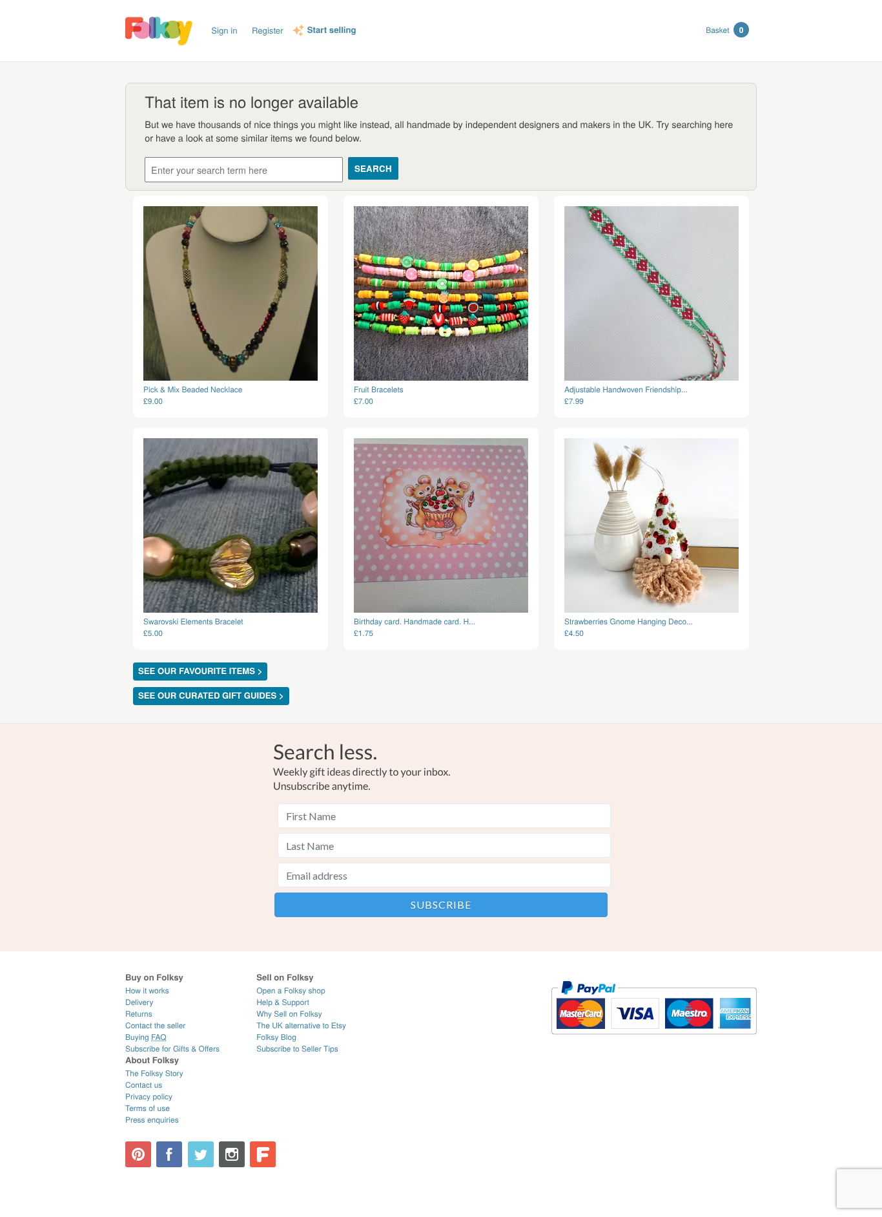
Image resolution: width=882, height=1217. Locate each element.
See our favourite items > (200, 671)
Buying (146, 1037)
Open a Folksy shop (290, 990)
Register (267, 30)
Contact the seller (155, 1025)
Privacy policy (148, 1096)
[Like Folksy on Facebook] (169, 1154)
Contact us (143, 1084)
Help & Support (282, 1002)
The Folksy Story (154, 1073)
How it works (147, 990)
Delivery (139, 1002)
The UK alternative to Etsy (301, 1025)
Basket (724, 30)
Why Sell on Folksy (289, 1013)
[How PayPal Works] (654, 1040)
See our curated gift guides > (211, 696)
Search (373, 168)
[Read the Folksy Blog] (263, 1154)
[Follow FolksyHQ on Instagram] (232, 1154)
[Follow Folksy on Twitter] (201, 1154)
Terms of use (147, 1108)
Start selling (331, 30)
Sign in (224, 30)
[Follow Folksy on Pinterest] (138, 1154)
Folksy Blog (276, 1037)
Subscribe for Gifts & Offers (172, 1048)
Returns (138, 1013)
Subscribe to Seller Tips (297, 1048)
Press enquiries (152, 1119)
